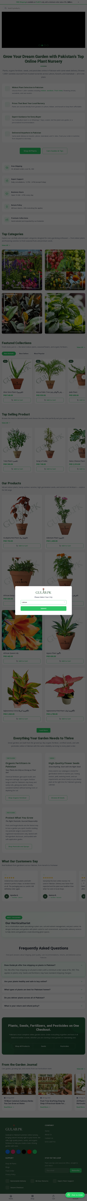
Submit (43, 608)
